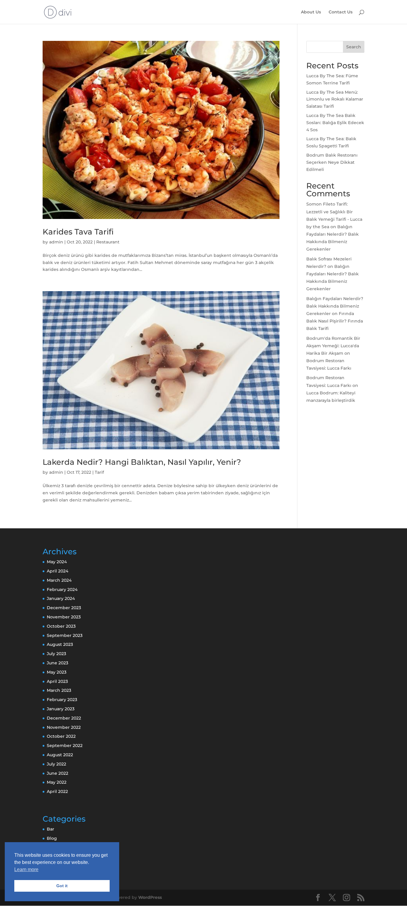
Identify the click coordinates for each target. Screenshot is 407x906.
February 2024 (62, 589)
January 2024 (61, 598)
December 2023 (64, 607)
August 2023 (60, 644)
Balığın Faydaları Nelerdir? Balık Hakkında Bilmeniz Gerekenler (334, 306)
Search (353, 47)
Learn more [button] (26, 869)
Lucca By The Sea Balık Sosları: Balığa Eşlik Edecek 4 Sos (335, 122)
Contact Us (340, 12)
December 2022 (64, 718)
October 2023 (61, 626)
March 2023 (59, 690)
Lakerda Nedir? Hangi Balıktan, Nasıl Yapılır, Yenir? (142, 462)
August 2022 (60, 754)
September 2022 (65, 745)
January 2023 (60, 708)
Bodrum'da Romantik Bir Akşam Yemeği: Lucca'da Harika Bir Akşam (333, 346)
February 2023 (62, 699)
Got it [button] (62, 885)
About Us (311, 12)
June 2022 (57, 773)
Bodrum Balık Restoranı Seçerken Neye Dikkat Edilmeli (332, 162)
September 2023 (65, 635)
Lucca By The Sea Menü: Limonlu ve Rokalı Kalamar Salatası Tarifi (334, 99)
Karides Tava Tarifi (78, 232)
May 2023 (56, 672)
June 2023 (57, 663)
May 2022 (56, 782)
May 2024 (57, 561)
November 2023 (64, 617)
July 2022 (56, 764)
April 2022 (57, 791)
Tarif (99, 472)
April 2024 (57, 571)
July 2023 (56, 653)
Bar (50, 829)
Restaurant (107, 242)
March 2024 (59, 580)
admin (56, 242)
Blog (52, 838)
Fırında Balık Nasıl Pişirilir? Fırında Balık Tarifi (334, 321)
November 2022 (64, 727)
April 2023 (57, 681)
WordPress (150, 897)
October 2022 (61, 736)
